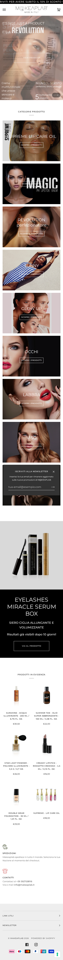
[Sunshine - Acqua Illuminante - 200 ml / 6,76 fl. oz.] (16, 695)
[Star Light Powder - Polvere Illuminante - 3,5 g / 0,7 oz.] (16, 745)
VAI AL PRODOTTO (31, 646)
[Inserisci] (50, 487)
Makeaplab (16, 938)
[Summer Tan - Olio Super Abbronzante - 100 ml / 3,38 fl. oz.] (46, 695)
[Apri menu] (7, 10)
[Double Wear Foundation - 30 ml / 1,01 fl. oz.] (16, 795)
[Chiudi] (55, 470)
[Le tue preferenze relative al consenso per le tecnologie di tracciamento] (57, 954)
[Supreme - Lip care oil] (46, 795)
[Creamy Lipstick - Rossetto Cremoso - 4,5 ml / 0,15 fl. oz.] (46, 745)
